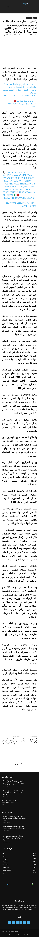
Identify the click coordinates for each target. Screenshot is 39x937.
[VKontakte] (9, 922)
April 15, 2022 (29, 206)
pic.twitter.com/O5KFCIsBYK (18, 198)
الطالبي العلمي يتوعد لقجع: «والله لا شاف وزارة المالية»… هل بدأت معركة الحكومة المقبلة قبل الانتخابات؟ (13, 782)
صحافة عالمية (29, 18)
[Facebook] (35, 39)
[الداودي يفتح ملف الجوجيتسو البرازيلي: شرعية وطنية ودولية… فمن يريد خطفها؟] (32, 829)
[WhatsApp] (22, 39)
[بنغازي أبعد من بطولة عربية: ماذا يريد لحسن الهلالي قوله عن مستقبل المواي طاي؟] (32, 839)
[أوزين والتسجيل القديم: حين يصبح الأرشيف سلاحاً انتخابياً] (32, 803)
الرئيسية (35, 15)
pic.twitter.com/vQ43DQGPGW (19, 95)
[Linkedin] (17, 922)
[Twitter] (31, 39)
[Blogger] (28, 922)
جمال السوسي (6, 35)
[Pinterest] (26, 39)
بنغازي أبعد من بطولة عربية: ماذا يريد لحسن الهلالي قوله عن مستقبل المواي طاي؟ (13, 837)
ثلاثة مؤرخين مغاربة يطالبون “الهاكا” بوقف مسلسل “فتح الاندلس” (29, 741)
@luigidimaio (10, 175)
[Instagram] (21, 922)
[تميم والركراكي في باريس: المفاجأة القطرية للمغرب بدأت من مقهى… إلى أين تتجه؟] (32, 819)
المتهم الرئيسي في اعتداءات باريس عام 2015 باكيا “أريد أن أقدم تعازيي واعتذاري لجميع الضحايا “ (11, 742)
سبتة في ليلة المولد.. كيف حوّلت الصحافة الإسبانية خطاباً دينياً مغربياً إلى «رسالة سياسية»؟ (13, 792)
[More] (18, 39)
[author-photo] (19, 761)
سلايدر (29, 15)
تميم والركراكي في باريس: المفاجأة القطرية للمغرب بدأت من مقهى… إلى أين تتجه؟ (14, 818)
